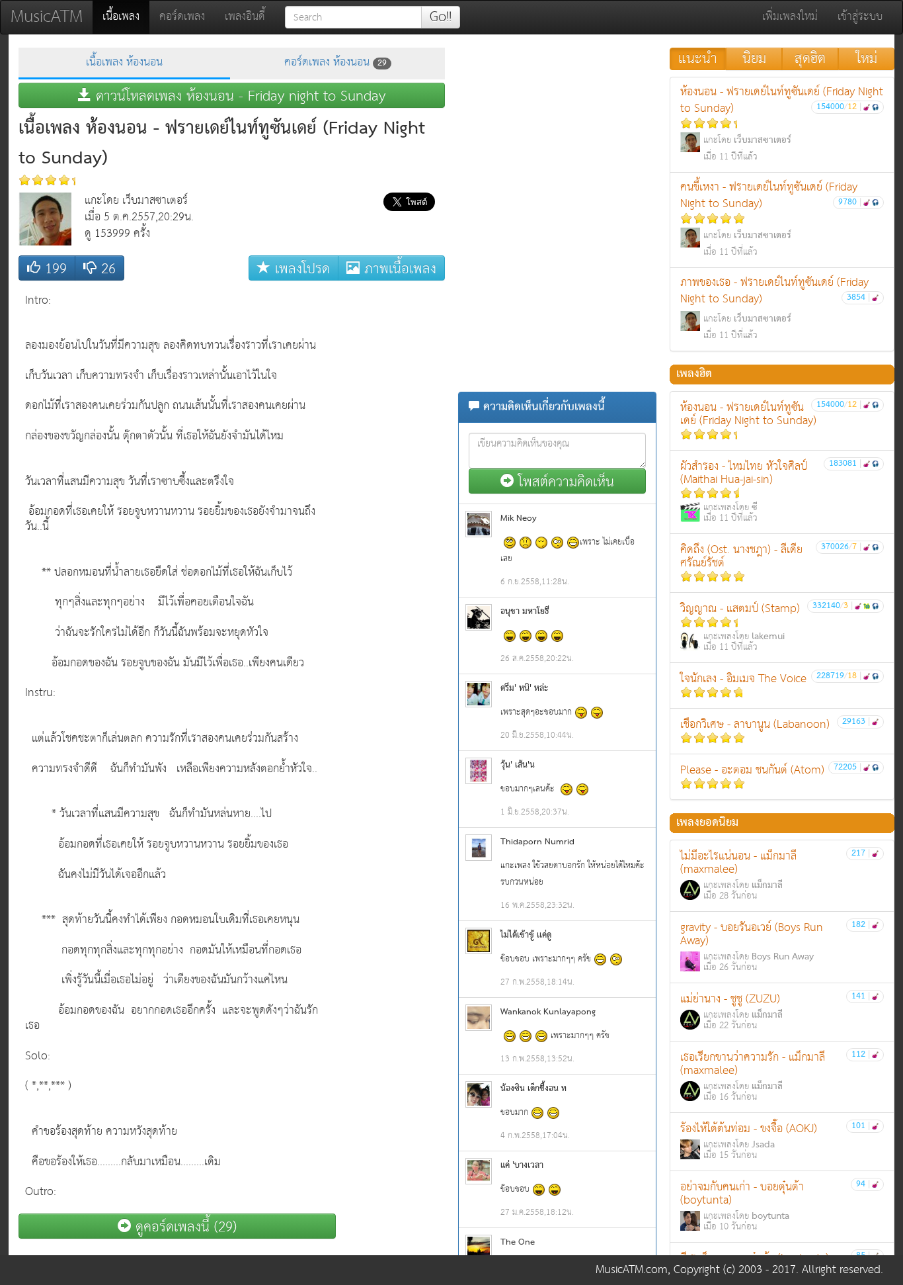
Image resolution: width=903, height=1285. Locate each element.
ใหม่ (866, 59)
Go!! (440, 17)
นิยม (754, 59)
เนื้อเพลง (125, 16)
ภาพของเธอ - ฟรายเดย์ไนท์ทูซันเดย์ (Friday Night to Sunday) (775, 308)
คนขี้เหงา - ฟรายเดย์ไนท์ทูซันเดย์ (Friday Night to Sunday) (770, 218)
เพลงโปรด (300, 268)
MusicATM (47, 16)
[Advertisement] (392, 485)
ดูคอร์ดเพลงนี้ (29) (184, 1226)
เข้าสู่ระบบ (860, 17)
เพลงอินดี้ (245, 17)
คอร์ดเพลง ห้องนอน (335, 62)
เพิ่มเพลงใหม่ (790, 17)
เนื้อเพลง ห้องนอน (124, 62)
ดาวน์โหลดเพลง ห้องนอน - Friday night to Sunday (238, 95)
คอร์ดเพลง (182, 17)
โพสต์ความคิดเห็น (564, 481)
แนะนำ (697, 59)
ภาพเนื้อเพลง (398, 268)
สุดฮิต (810, 59)
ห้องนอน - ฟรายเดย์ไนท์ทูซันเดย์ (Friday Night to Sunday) (781, 123)
